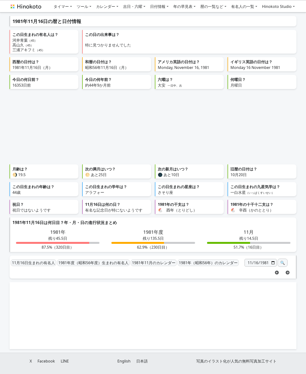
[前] (277, 272)
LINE (65, 361)
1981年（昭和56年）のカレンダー (208, 262)
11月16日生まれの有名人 (33, 262)
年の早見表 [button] (182, 6)
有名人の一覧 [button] (242, 6)
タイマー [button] (61, 6)
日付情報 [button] (157, 6)
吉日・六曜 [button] (132, 6)
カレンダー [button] (105, 6)
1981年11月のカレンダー (153, 262)
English (124, 361)
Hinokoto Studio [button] (277, 6)
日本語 (142, 361)
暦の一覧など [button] (211, 6)
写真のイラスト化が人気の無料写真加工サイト (236, 361)
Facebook (46, 361)
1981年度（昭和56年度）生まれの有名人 (93, 262)
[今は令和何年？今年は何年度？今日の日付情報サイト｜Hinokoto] (26, 6)
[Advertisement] (153, 128)
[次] (287, 272)
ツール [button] (82, 6)
